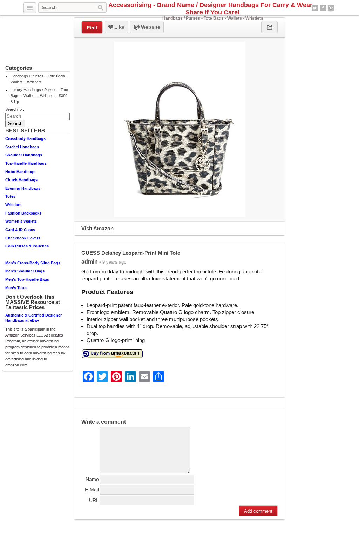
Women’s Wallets (21, 221)
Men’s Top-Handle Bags (27, 279)
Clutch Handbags (21, 180)
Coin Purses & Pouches (27, 246)
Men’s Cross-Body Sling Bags (32, 263)
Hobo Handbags (20, 172)
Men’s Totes (16, 288)
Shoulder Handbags (23, 155)
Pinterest (330, 8)
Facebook (322, 8)
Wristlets (13, 205)
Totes (10, 196)
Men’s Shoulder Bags (25, 271)
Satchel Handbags (22, 147)
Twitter (314, 8)
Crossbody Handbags (25, 138)
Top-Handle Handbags (26, 163)
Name (92, 479)
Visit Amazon (97, 228)
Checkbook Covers (22, 238)
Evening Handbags (22, 188)
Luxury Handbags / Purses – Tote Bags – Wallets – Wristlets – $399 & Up (39, 96)
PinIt (92, 27)
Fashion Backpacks (23, 213)
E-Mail (92, 489)
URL (94, 500)
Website (150, 27)
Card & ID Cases (20, 229)
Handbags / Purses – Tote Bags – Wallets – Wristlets (39, 79)
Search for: (14, 109)
